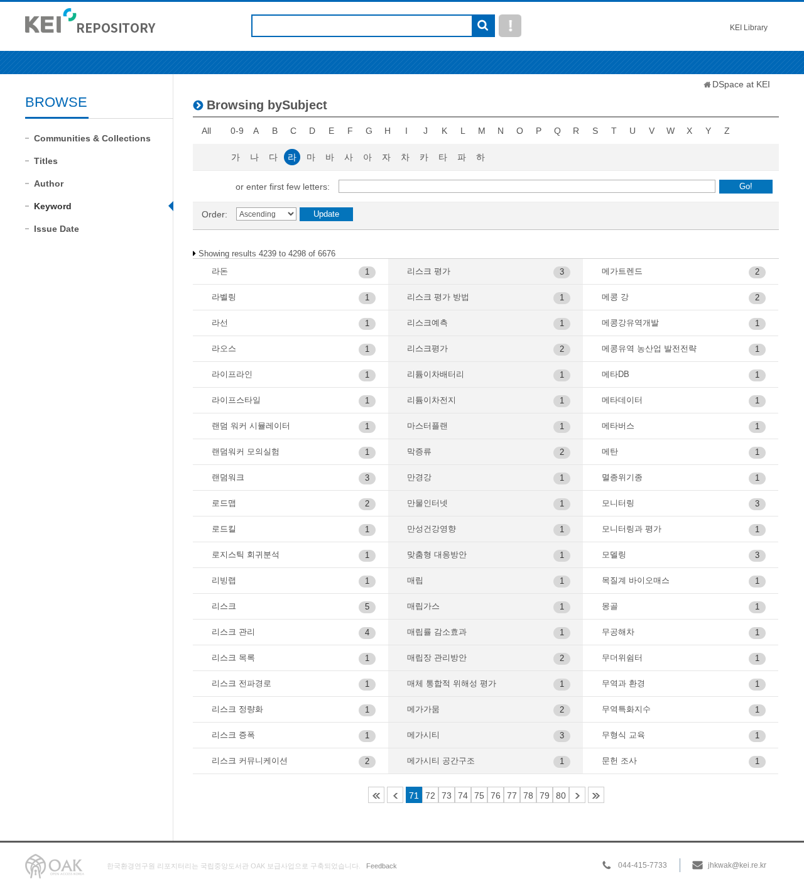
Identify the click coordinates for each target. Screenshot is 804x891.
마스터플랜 (427, 425)
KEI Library (749, 27)
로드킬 (224, 528)
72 (430, 795)
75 (479, 795)
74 (463, 795)
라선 (220, 322)
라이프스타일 (236, 400)
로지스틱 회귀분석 (246, 554)
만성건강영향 (431, 528)
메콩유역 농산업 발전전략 (649, 348)
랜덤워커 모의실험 (246, 451)
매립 (415, 580)
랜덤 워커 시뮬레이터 (251, 425)
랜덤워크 (228, 477)
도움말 (510, 25)
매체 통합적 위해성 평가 (451, 683)
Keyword (53, 206)
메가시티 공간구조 (441, 760)
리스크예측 (427, 322)
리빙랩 (224, 580)
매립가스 (423, 606)
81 (577, 795)
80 (561, 795)
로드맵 (224, 503)
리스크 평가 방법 (438, 297)
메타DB (615, 374)
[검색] (483, 26)
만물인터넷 (427, 503)
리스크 (224, 606)
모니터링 (618, 503)
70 (395, 795)
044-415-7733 (642, 865)
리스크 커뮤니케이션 (250, 760)
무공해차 (618, 632)
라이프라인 (232, 374)
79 (545, 795)
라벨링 (224, 297)
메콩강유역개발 (630, 322)
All (206, 131)
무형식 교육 (623, 735)
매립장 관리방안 (437, 657)
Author (48, 183)
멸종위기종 (622, 477)
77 (512, 795)
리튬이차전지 (431, 400)
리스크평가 (427, 348)
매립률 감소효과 (437, 632)
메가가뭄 (423, 709)
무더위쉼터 (622, 657)
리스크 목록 (233, 657)
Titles (46, 161)
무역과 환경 (623, 683)
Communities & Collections (92, 138)
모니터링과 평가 (631, 528)
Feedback (381, 866)
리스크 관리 (233, 632)
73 (447, 795)
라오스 (224, 348)
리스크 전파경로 (241, 683)
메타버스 (618, 425)
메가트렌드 (622, 271)
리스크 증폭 (233, 735)
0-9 (237, 131)
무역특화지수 (626, 709)
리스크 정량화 (237, 709)
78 (528, 795)
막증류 (419, 451)
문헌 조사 (619, 760)
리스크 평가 (428, 271)
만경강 (419, 477)
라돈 (220, 271)
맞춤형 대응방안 (437, 554)
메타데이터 (622, 400)
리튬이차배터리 (435, 374)
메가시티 (423, 735)
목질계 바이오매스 (636, 580)
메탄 (610, 451)
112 (596, 795)
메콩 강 (615, 297)
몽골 (610, 606)
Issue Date (56, 229)
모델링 (614, 554)
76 (496, 795)
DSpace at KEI (741, 84)
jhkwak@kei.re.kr (737, 865)
